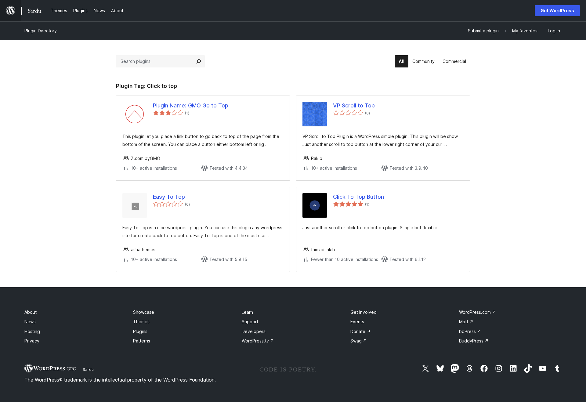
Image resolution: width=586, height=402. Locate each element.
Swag (358, 340)
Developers (254, 331)
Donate (360, 331)
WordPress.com (477, 312)
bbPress (470, 331)
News (30, 321)
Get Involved (363, 312)
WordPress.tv (258, 340)
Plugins (140, 331)
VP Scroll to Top (354, 105)
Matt (466, 321)
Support (250, 321)
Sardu (88, 369)
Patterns (141, 340)
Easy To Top (169, 197)
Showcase (143, 312)
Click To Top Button (358, 197)
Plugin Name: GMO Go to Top (190, 105)
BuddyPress (474, 340)
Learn (247, 312)
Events (357, 321)
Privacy (31, 340)
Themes (141, 321)
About (30, 312)
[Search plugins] (199, 61)
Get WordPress (557, 10)
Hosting (32, 331)
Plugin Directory (40, 30)
